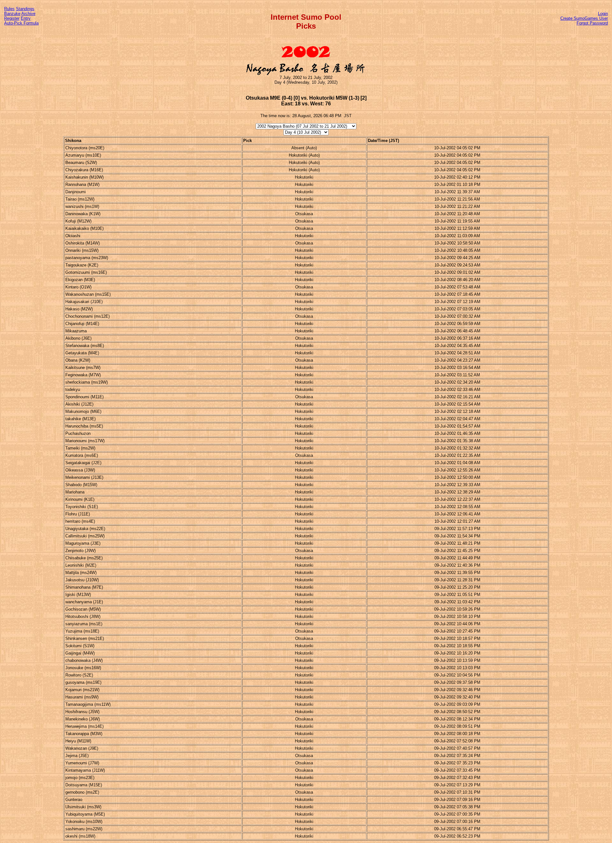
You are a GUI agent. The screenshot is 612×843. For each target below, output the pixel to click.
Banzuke (12, 13)
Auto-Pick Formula (21, 23)
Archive (28, 13)
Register (11, 18)
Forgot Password (592, 23)
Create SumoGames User (584, 18)
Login (603, 13)
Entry (26, 18)
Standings (25, 8)
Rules (9, 8)
